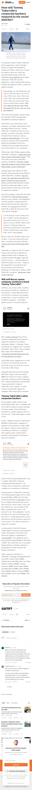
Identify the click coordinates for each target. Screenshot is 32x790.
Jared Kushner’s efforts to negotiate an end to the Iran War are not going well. (11, 729)
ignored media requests (20, 197)
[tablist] (8, 632)
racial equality (7, 538)
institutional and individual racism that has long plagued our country (15, 355)
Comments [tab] (5, 632)
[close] (27, 740)
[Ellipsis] (29, 647)
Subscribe (22, 2)
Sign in (28, 2)
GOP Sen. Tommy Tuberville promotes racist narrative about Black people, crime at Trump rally (15, 164)
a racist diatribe (14, 77)
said (21, 414)
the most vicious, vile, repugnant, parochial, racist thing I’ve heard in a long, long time (15, 178)
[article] (16, 713)
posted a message (12, 337)
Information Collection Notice (19, 600)
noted (18, 258)
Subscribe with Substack (17, 771)
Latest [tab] (8, 703)
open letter (21, 500)
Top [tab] (3, 703)
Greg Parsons (9, 666)
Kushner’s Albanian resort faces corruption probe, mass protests (11, 724)
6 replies (9, 687)
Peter (6, 647)
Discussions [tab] (14, 703)
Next (26, 620)
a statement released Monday (13, 137)
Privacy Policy (21, 778)
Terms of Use (24, 599)
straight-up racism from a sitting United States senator (16, 155)
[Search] (29, 703)
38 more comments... (7, 694)
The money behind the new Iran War (11, 709)
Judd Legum (4, 23)
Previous (6, 620)
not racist (14, 206)
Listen (28, 24)
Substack (7, 786)
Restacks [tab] (12, 632)
